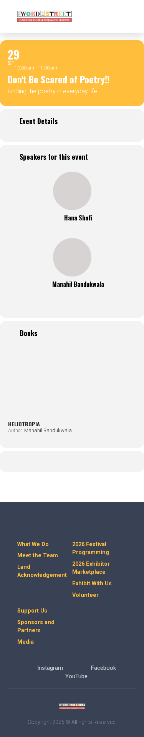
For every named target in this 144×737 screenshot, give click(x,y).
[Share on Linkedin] (71, 461)
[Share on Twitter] (56, 461)
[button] (129, 16)
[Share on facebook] (40, 461)
